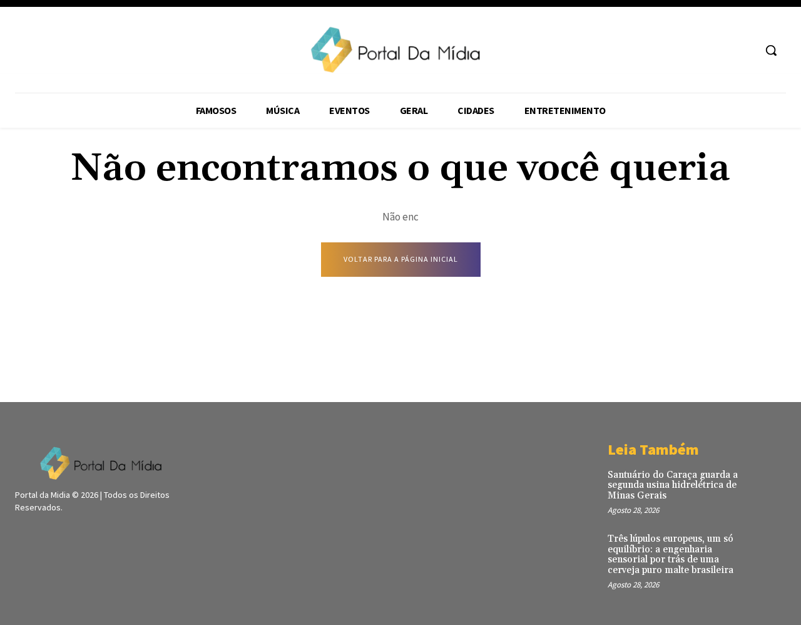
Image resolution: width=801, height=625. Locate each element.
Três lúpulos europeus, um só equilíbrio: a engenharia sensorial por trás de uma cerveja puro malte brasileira (670, 554)
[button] (771, 50)
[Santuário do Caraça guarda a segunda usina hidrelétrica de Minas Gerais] (768, 486)
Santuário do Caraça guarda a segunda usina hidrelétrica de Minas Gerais (673, 485)
